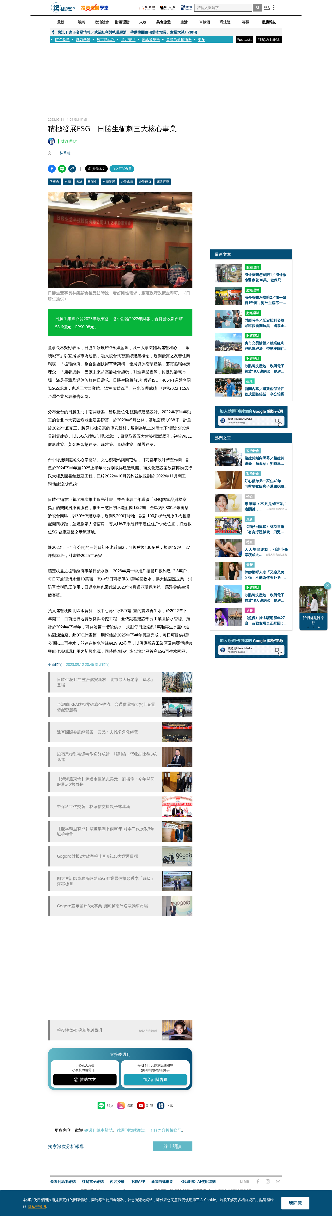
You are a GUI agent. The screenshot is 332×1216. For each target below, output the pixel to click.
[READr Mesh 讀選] (186, 7)
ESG (79, 181)
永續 (68, 181)
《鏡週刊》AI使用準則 (197, 1181)
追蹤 (130, 1105)
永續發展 (109, 181)
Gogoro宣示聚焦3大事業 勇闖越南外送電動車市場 (102, 905)
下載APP (138, 1181)
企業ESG (145, 181)
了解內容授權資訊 (165, 1130)
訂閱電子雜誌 (93, 1181)
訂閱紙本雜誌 (269, 39)
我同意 (295, 1203)
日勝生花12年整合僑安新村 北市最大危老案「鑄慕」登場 (106, 682)
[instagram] (268, 1181)
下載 (169, 1105)
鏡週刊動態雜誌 (131, 1130)
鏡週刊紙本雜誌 (98, 1130)
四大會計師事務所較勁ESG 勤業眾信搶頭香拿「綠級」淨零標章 (106, 881)
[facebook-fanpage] (257, 1181)
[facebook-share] (52, 169)
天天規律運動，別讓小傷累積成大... (266, 552)
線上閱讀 (173, 1146)
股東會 (54, 181)
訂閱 (150, 1105)
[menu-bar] (273, 7)
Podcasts (244, 39)
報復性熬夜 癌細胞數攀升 (80, 1030)
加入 (110, 1105)
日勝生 (92, 181)
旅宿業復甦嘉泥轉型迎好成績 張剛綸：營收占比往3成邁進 (107, 756)
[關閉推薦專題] (327, 585)
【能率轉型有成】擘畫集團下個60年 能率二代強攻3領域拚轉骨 (105, 831)
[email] (278, 1181)
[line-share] (62, 169)
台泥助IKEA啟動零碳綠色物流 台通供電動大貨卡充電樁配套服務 (106, 707)
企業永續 (127, 181)
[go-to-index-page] (63, 7)
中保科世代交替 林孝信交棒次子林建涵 (93, 806)
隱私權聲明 (37, 1206)
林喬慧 (65, 152)
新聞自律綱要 (162, 1181)
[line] (244, 1181)
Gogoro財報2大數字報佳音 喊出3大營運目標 (97, 856)
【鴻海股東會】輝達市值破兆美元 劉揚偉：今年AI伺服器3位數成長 (105, 781)
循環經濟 (162, 181)
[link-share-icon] (72, 169)
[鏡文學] (168, 7)
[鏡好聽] (146, 7)
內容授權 (117, 1181)
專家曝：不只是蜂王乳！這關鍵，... (266, 506)
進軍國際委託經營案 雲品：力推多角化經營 (97, 732)
